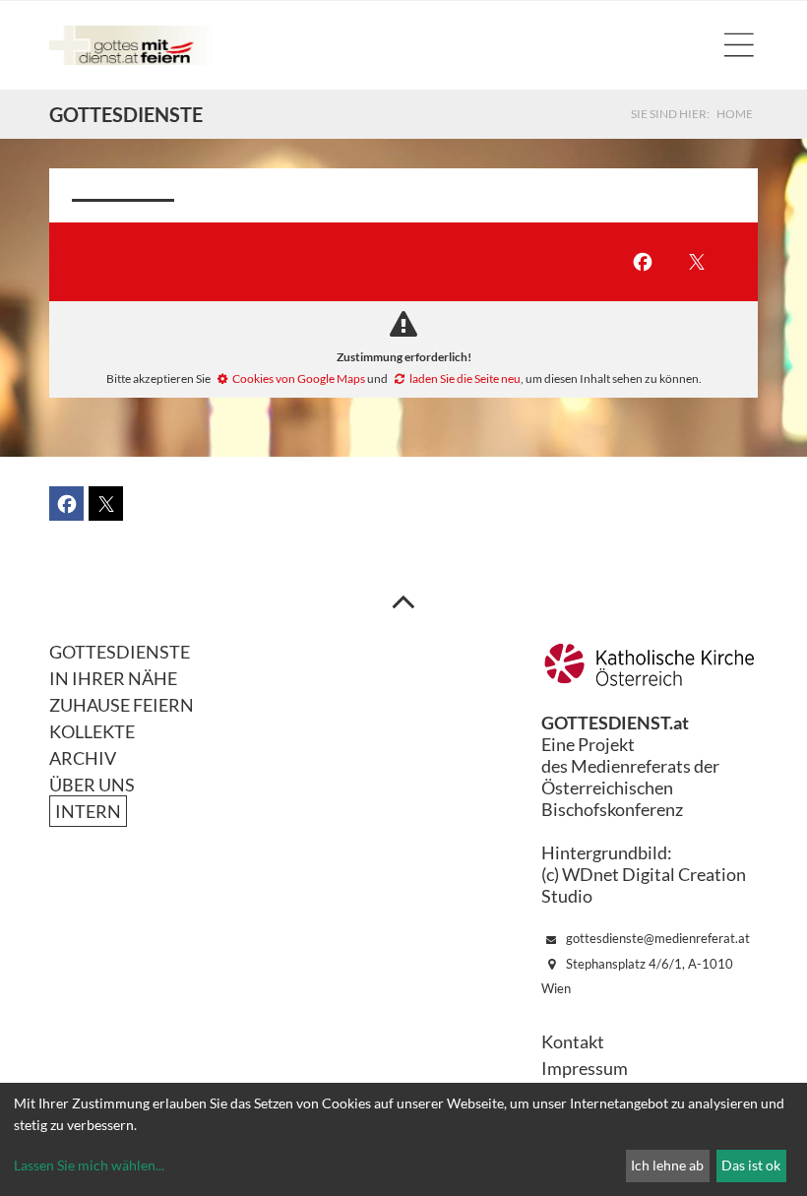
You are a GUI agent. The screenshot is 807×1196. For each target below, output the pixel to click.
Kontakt (572, 1041)
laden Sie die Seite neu (465, 378)
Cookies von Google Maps (298, 378)
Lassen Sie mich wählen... (89, 1165)
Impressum (584, 1068)
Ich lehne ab (667, 1165)
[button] (642, 262)
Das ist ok (750, 1165)
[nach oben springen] (403, 600)
